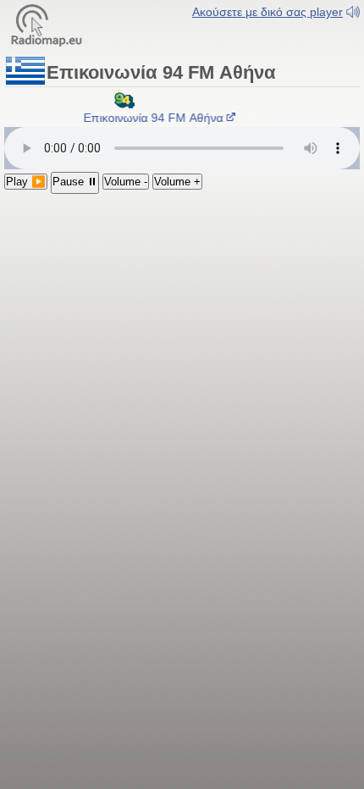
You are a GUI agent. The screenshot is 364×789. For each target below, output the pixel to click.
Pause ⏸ (74, 181)
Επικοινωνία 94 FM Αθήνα (151, 117)
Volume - (125, 181)
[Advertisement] (182, 294)
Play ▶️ (26, 181)
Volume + (177, 181)
